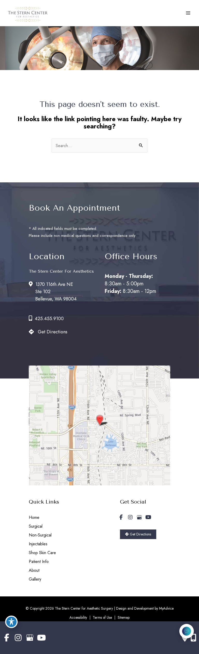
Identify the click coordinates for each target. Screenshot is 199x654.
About (34, 570)
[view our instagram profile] (130, 517)
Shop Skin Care (42, 553)
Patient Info (39, 561)
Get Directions (52, 331)
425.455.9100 (49, 318)
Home (34, 517)
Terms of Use (102, 617)
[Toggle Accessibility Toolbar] (11, 622)
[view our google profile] (139, 517)
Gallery (35, 579)
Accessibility (78, 617)
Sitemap (124, 617)
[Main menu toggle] (188, 13)
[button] (138, 534)
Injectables (38, 544)
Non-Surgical (40, 535)
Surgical (35, 526)
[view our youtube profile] (148, 517)
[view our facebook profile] (121, 517)
